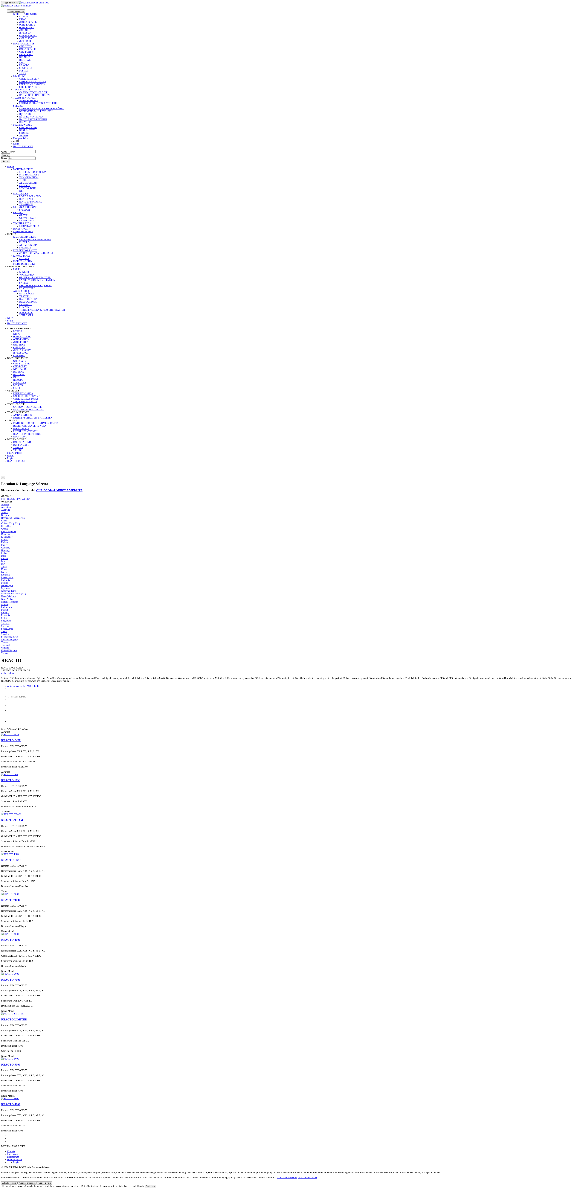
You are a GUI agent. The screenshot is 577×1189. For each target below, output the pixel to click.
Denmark (5, 534)
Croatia (4, 528)
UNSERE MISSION (29, 79)
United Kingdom (9, 650)
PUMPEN (24, 307)
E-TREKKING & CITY (25, 250)
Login (16, 143)
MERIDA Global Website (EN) (16, 499)
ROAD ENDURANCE (30, 201)
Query (4, 151)
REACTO (24, 65)
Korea (4, 569)
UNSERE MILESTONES (32, 84)
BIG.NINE (24, 57)
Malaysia (5, 580)
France (4, 545)
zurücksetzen (13, 686)
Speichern (150, 1186)
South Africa (7, 628)
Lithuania (5, 574)
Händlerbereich (14, 1159)
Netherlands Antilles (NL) (13, 593)
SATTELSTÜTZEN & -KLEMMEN (37, 280)
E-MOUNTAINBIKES (24, 237)
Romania (5, 615)
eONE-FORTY (26, 27)
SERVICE (18, 106)
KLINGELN (25, 304)
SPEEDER (24, 210)
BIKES (10, 166)
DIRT (22, 62)
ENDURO (24, 185)
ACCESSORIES (21, 291)
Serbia (4, 618)
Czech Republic (8, 531)
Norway (5, 604)
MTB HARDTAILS (29, 174)
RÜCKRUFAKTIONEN (31, 116)
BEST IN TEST (27, 130)
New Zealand (7, 599)
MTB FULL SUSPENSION (33, 172)
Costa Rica (6, 526)
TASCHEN (25, 296)
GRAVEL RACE (27, 218)
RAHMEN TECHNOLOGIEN (34, 95)
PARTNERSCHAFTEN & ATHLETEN (38, 103)
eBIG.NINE (25, 30)
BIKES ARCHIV (21, 228)
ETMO (22, 19)
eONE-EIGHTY (27, 24)
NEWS (10, 318)
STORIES (24, 133)
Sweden (5, 634)
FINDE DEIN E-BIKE (24, 264)
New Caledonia (8, 596)
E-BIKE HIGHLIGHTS (25, 14)
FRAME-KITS (26, 220)
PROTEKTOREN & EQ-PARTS (35, 285)
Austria (4, 512)
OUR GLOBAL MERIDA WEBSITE (59, 490)
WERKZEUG (26, 312)
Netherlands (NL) (9, 591)
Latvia (4, 572)
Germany (5, 547)
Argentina (6, 507)
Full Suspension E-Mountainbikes (35, 239)
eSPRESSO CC (27, 38)
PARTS (17, 269)
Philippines (6, 607)
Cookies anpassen (27, 1183)
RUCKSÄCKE (26, 293)
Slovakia (5, 623)
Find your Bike (20, 138)
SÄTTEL (23, 283)
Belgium (5, 515)
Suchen (5, 155)
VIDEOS (23, 135)
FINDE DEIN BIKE (23, 231)
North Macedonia (9, 601)
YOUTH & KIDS (22, 223)
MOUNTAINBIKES (23, 169)
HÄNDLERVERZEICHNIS (33, 119)
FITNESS (24, 258)
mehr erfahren (7, 673)
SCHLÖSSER (26, 315)
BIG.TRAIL (25, 60)
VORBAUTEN (27, 274)
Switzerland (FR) (9, 639)
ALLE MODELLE (29, 686)
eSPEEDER (25, 41)
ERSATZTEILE (27, 288)
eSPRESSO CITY (28, 35)
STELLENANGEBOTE (31, 87)
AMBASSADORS (28, 100)
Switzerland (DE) (9, 637)
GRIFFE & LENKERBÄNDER (35, 277)
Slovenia (5, 626)
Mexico (4, 583)
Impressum (12, 1154)
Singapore (6, 620)
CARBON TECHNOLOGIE (33, 92)
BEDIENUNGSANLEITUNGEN (36, 111)
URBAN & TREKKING (25, 207)
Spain (4, 631)
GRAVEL (18, 212)
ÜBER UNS (19, 76)
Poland (4, 610)
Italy (3, 564)
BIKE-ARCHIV (27, 114)
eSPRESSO (25, 33)
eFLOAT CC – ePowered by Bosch (36, 253)
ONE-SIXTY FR (27, 49)
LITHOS (23, 16)
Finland (4, 542)
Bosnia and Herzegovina (13, 518)
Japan (4, 566)
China (4, 520)
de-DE (10, 455)
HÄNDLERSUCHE (23, 146)
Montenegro (7, 585)
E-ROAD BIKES (21, 255)
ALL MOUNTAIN (28, 182)
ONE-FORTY (26, 51)
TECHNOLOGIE (22, 89)
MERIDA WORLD (22, 124)
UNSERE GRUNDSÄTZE (32, 81)
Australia (5, 509)
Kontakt (11, 1151)
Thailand (5, 645)
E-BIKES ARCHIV (22, 261)
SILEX (22, 73)
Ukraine (5, 647)
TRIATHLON (26, 204)
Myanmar (5, 588)
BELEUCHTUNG (28, 301)
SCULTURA (25, 68)
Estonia (4, 539)
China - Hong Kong (10, 523)
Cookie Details (44, 1183)
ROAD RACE (26, 199)
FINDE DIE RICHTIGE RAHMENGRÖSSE (41, 108)
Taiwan (4, 642)
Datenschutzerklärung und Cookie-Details (297, 1177)
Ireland (4, 558)
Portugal (5, 612)
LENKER (24, 272)
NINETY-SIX (26, 54)
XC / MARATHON (28, 177)
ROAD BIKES (20, 193)
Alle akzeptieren (9, 1183)
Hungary (5, 550)
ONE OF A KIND (28, 127)
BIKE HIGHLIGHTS (23, 43)
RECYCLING (26, 122)
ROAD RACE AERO (30, 196)
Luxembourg (7, 577)
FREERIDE (25, 247)
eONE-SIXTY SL (28, 22)
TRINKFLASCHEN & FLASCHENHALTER (42, 310)
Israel (3, 561)
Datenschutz (13, 1157)
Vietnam (5, 653)
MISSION (24, 70)
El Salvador (6, 537)
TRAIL (22, 180)
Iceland (4, 553)
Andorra (5, 504)
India (3, 555)
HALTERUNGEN (28, 299)
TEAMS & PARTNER (24, 97)
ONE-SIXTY (25, 46)
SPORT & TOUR (28, 188)
